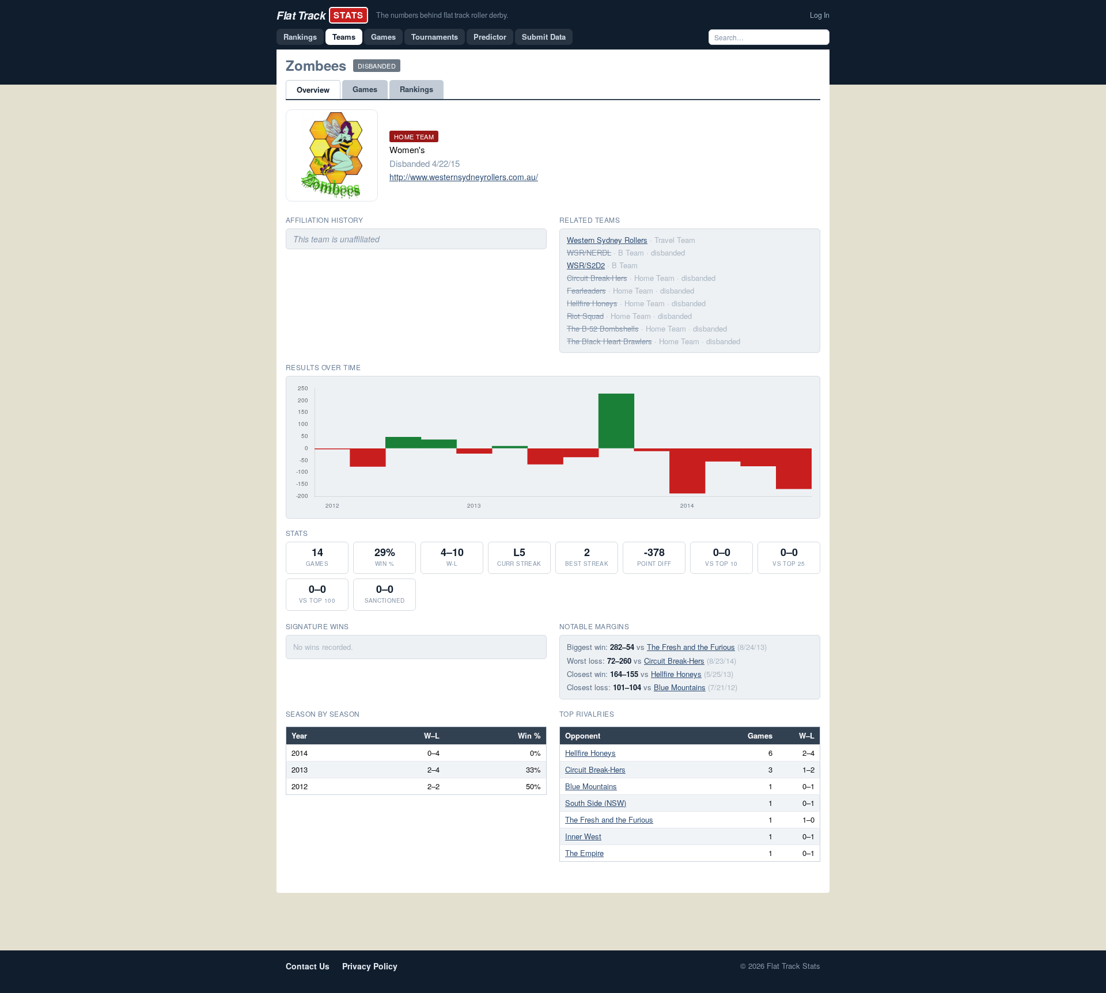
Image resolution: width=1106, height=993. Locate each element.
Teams (343, 36)
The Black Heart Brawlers (609, 341)
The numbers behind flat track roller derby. (442, 15)
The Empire (584, 852)
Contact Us (307, 966)
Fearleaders (586, 290)
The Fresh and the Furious (691, 646)
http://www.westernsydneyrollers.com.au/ (463, 176)
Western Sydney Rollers (607, 239)
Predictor (490, 36)
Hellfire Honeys (592, 303)
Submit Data (544, 36)
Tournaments (434, 36)
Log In (820, 15)
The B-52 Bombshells (603, 328)
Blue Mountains (680, 687)
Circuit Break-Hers (597, 277)
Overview (313, 89)
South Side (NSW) (595, 802)
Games (383, 36)
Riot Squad (585, 315)
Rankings (300, 36)
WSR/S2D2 (586, 265)
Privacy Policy (369, 966)
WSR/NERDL (589, 252)
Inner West (583, 836)
